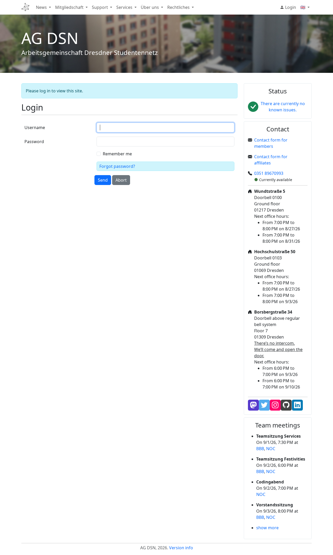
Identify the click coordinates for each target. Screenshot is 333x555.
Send (103, 180)
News (41, 7)
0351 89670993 (268, 173)
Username (34, 127)
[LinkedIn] (297, 405)
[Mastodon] (253, 405)
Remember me (117, 154)
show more (267, 528)
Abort (121, 180)
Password (34, 141)
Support (100, 7)
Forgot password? (117, 166)
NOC (270, 448)
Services (124, 7)
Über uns (150, 7)
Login (290, 7)
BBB (260, 448)
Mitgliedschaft (69, 7)
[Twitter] (264, 405)
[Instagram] (275, 405)
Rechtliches (178, 7)
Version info (181, 548)
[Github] (286, 405)
